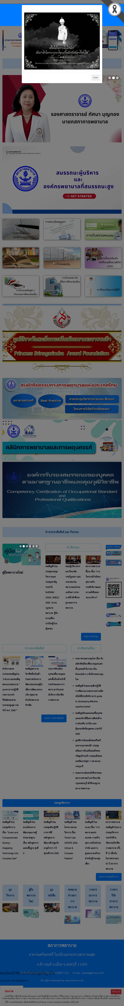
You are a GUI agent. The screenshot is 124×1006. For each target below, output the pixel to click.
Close (95, 77)
